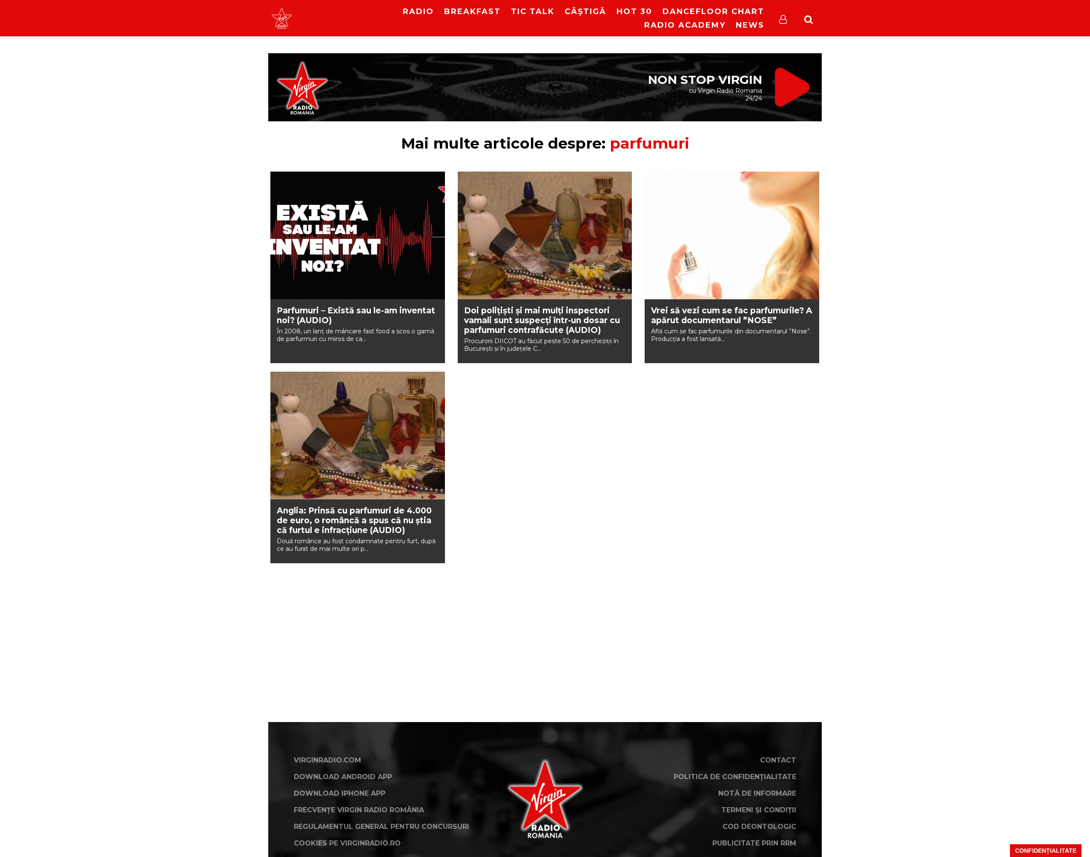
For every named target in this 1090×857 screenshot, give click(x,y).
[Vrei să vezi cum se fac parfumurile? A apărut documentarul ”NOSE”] (732, 235)
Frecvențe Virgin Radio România (359, 810)
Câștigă (585, 11)
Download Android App (343, 777)
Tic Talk (532, 11)
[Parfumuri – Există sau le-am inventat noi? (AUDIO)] (357, 235)
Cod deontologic (759, 827)
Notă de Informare (757, 793)
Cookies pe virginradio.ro (347, 843)
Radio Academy (685, 25)
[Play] (345, 18)
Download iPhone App (339, 793)
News (750, 25)
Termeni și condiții (758, 810)
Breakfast (472, 11)
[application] (352, 12)
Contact (778, 760)
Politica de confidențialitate (735, 777)
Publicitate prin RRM (754, 843)
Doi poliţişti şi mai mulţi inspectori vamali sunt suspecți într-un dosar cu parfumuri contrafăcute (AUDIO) (542, 320)
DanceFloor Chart (713, 11)
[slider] (361, 19)
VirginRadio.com (327, 760)
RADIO (418, 11)
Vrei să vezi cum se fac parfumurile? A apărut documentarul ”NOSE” (731, 315)
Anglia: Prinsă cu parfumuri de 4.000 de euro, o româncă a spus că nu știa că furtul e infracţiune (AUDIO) (354, 520)
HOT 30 (634, 11)
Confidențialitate (1045, 850)
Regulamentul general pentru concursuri (381, 827)
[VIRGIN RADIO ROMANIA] (281, 18)
